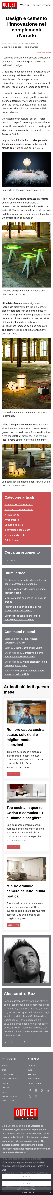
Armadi (5, 1065)
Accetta (26, 1177)
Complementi (8, 1074)
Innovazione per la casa (17, 530)
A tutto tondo (12, 514)
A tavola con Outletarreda (19, 504)
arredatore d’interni (24, 1001)
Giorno (5, 1083)
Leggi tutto (13, 773)
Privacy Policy (34, 1083)
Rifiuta (26, 1183)
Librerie (5, 1087)
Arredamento (12, 519)
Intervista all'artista (15, 535)
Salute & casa (12, 540)
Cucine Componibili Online (28, 647)
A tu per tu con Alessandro (19, 509)
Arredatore (33, 1074)
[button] (24, 5)
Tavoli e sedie (8, 1101)
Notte (4, 1092)
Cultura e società (14, 524)
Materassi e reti (9, 1096)
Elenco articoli (42, 5)
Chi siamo (32, 1065)
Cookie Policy (34, 1079)
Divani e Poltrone (10, 1079)
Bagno (5, 1070)
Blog (30, 1070)
